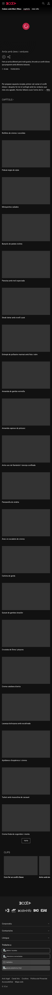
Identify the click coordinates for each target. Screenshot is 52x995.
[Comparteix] (9, 57)
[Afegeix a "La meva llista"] (4, 57)
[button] (26, 923)
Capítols (7, 99)
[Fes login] (48, 3)
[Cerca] (44, 3)
